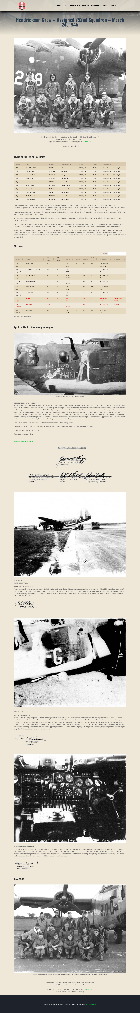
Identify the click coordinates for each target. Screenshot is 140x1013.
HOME (59, 6)
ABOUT (65, 6)
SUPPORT (106, 6)
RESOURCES (95, 6)
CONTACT (114, 6)
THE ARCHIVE (73, 6)
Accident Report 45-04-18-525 (25, 442)
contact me (87, 141)
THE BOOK (85, 6)
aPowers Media (91, 1004)
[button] (18, 259)
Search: (104, 253)
